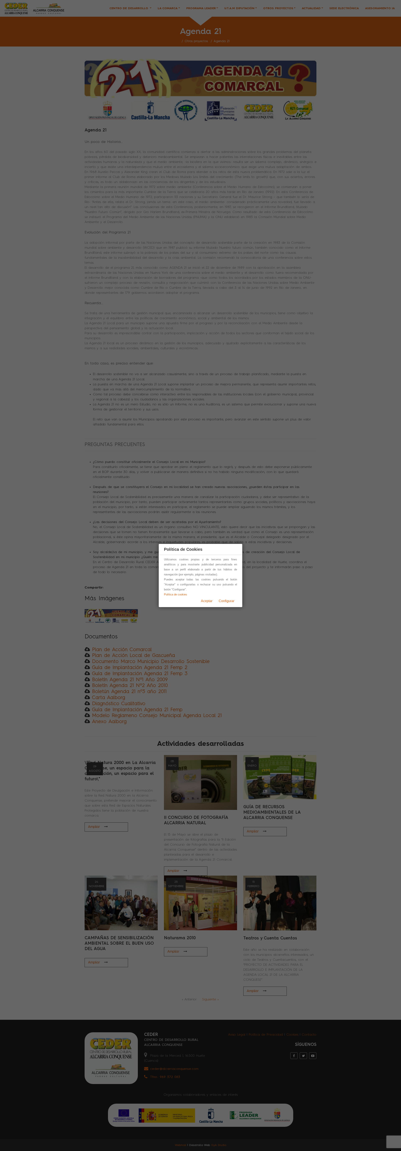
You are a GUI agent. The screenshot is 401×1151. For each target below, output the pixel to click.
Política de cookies (175, 594)
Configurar (226, 601)
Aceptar (206, 601)
